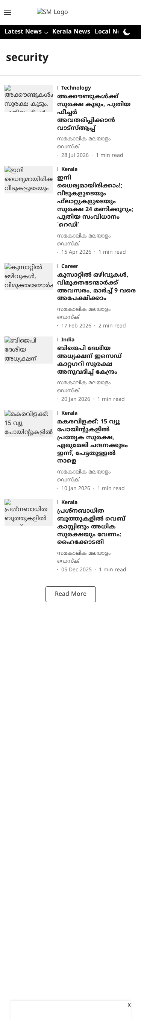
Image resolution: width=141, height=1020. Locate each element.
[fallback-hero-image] (31, 122)
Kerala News (71, 32)
